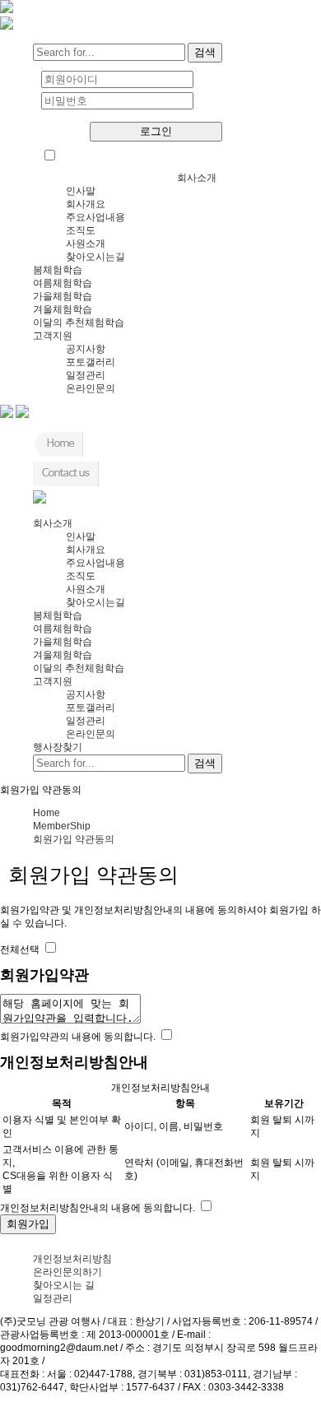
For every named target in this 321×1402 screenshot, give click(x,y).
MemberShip (62, 826)
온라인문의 (90, 388)
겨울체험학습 (62, 309)
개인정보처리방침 (72, 1259)
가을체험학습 (62, 296)
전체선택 (20, 949)
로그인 (156, 131)
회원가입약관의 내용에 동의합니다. (78, 1036)
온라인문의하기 (67, 1272)
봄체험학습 (57, 270)
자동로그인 (84, 157)
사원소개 (85, 243)
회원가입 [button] (244, 131)
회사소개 (196, 177)
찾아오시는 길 (64, 1285)
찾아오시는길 (95, 256)
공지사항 (85, 349)
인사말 (80, 191)
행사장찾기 (57, 747)
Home (46, 813)
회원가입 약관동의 (73, 839)
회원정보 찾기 (282, 156)
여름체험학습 (62, 283)
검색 (205, 52)
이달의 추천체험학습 (78, 322)
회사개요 (85, 204)
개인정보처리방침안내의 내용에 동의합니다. (97, 1208)
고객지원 (52, 335)
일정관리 (85, 375)
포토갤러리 (90, 362)
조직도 (80, 230)
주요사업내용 (95, 217)
